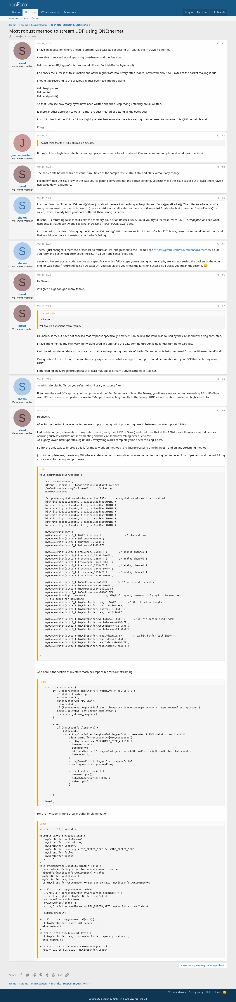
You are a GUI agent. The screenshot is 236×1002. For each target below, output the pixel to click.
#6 (223, 274)
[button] (58, 12)
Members (70, 12)
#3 (223, 166)
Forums (30, 12)
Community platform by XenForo (118, 998)
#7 (223, 306)
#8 (223, 379)
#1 (223, 43)
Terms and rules (177, 992)
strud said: (45, 313)
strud (15, 36)
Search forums (32, 18)
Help (208, 992)
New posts (15, 18)
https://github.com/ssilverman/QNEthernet (182, 250)
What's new (48, 12)
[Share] (218, 43)
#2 (223, 135)
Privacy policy (195, 992)
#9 (223, 410)
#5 (223, 243)
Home (16, 12)
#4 (223, 198)
